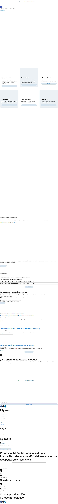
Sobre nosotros (5, 468)
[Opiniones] (1, 488)
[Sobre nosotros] (1, 469)
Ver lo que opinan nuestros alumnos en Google (8, 222)
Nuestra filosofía (5, 473)
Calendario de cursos (4, 420)
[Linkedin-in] (5, 406)
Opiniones (2, 424)
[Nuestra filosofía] (1, 473)
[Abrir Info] (11, 8)
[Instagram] (3, 406)
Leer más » (1, 333)
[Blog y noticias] (1, 478)
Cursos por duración (4, 416)
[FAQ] (1, 490)
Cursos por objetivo (12, 497)
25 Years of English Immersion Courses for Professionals (17, 315)
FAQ (1, 422)
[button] (1, 7)
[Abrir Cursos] (3, 8)
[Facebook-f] (1, 406)
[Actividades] (1, 486)
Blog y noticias (5, 477)
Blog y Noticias (3, 418)
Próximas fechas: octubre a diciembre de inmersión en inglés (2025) (20, 328)
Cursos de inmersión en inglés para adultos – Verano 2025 (17, 345)
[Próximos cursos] (1, 484)
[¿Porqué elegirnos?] (1, 471)
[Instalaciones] (1, 475)
